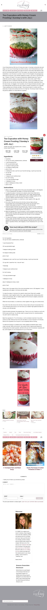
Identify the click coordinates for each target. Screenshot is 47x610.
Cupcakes (5, 432)
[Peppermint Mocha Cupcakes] (9, 415)
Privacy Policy (37, 604)
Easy (15, 432)
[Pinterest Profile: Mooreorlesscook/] (7, 229)
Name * (6, 496)
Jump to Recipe (8, 26)
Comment (5, 482)
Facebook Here (25, 544)
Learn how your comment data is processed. (32, 501)
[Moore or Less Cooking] (23, 5)
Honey (20, 432)
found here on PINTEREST (23, 548)
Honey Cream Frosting (27, 432)
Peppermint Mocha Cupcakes (8, 420)
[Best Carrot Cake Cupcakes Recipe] (37, 415)
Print (36, 160)
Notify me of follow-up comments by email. (14, 479)
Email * (22, 496)
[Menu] (1, 5)
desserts (10, 432)
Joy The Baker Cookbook (37, 432)
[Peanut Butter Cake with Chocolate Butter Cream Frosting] (23, 415)
